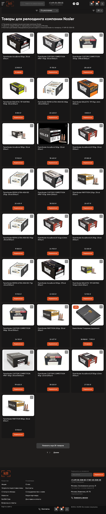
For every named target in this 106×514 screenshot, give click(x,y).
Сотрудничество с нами (35, 492)
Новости (5, 495)
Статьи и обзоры (8, 492)
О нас (28, 484)
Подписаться (99, 474)
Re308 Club (6, 499)
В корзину (18, 72)
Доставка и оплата (33, 499)
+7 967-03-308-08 (93, 480)
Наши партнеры (32, 495)
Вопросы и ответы (9, 503)
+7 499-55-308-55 (56, 3)
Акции (4, 484)
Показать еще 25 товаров (53, 446)
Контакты (29, 488)
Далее (56, 452)
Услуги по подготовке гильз (12, 488)
